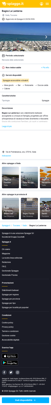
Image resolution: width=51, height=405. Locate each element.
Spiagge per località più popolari (15, 307)
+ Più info (45, 67)
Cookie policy (7, 322)
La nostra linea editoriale (12, 258)
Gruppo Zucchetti (17, 237)
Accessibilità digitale (10, 340)
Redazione (6, 262)
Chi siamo (6, 249)
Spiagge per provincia (11, 299)
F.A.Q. (4, 266)
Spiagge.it (6, 225)
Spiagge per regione (10, 294)
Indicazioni (6, 156)
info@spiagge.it (13, 386)
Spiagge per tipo (9, 303)
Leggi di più (7, 126)
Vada (25, 225)
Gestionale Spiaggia (10, 271)
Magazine (6, 253)
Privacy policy (8, 327)
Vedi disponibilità (23, 400)
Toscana (16, 225)
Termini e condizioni (10, 331)
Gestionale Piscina (9, 275)
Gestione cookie (8, 335)
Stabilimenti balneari (10, 290)
